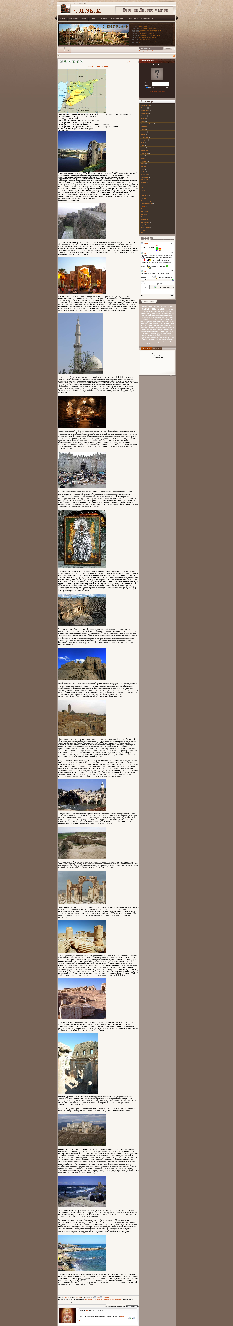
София (154, 337)
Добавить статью (132, 62)
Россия (143, 198)
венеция (143, 327)
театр (144, 329)
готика (159, 337)
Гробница (159, 329)
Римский (78, 1297)
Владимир (171, 327)
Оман (143, 190)
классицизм (145, 341)
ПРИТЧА (143, 325)
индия (166, 317)
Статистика (146, 348)
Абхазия (144, 233)
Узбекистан (145, 219)
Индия (143, 134)
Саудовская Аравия (147, 201)
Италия (144, 335)
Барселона (160, 325)
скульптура (151, 325)
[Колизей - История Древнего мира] (68, 51)
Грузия (143, 129)
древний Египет (159, 331)
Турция (164, 335)
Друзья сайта (157, 348)
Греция (155, 319)
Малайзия (144, 174)
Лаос (142, 169)
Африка (170, 309)
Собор (159, 335)
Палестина (144, 195)
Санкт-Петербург (155, 341)
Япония (143, 230)
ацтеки (148, 315)
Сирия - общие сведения (98, 66)
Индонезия (144, 137)
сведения (166, 313)
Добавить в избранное (80, 3)
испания (160, 313)
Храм (144, 339)
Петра (172, 337)
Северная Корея (146, 203)
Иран (143, 145)
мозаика (153, 335)
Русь (150, 319)
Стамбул (170, 335)
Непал (143, 185)
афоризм (149, 321)
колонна (158, 315)
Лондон (144, 317)
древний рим (163, 321)
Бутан (143, 121)
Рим (171, 319)
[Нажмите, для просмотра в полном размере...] (82, 112)
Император (164, 339)
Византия (158, 333)
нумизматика (160, 317)
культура (155, 321)
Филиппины (145, 222)
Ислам (149, 335)
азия (171, 317)
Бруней (143, 118)
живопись (159, 327)
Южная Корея (145, 227)
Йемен (143, 147)
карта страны (145, 313)
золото (149, 329)
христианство (169, 325)
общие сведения (166, 311)
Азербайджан (145, 105)
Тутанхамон (146, 333)
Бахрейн (144, 116)
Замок (170, 339)
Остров (164, 323)
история (154, 311)
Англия (163, 337)
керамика (165, 329)
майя (144, 315)
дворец (163, 315)
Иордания (144, 140)
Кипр (143, 158)
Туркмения (144, 217)
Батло (166, 341)
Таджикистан (145, 211)
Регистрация (161, 91)
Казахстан (144, 150)
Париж (148, 317)
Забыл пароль (153, 91)
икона (148, 339)
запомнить (151, 87)
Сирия (143, 206)
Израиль (144, 132)
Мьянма (143, 182)
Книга (164, 333)
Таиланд (144, 214)
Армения (144, 108)
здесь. (122, 1316)
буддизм (153, 339)
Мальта (171, 313)
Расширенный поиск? (146, 51)
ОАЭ (142, 187)
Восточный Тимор (147, 124)
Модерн (171, 341)
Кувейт (143, 166)
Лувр (158, 311)
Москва (149, 323)
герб (165, 309)
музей (148, 327)
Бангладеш (145, 113)
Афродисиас (149, 343)
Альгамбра (157, 343)
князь (167, 343)
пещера (152, 327)
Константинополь (146, 337)
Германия (154, 313)
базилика (150, 331)
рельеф (153, 329)
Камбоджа (144, 153)
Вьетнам (144, 126)
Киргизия (144, 161)
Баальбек (145, 319)
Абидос (152, 333)
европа (148, 311)
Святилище (170, 306)
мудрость (161, 319)
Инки (164, 306)
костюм (164, 327)
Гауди (162, 341)
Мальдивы (144, 177)
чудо (168, 337)
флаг (144, 311)
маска (170, 329)
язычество (169, 331)
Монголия (144, 179)
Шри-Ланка (145, 225)
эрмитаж (144, 331)
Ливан (143, 171)
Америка (155, 323)
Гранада (163, 343)
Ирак (142, 142)
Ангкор (159, 339)
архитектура (152, 308)
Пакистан (144, 193)
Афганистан (145, 110)
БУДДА (153, 317)
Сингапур (144, 209)
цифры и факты (93, 1299)
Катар (143, 155)
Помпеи (142, 321)
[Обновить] (173, 279)
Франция (169, 315)
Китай (143, 163)
